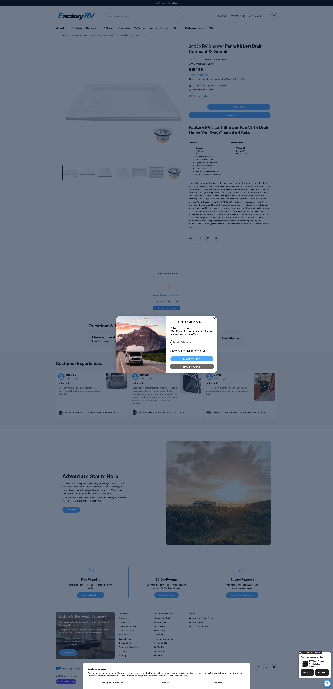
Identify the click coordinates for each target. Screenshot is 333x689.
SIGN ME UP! (192, 358)
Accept (165, 682)
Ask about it (322, 673)
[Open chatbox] (327, 683)
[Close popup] (326, 654)
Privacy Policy (181, 675)
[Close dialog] (214, 318)
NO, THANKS (192, 366)
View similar (307, 673)
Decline (218, 682)
